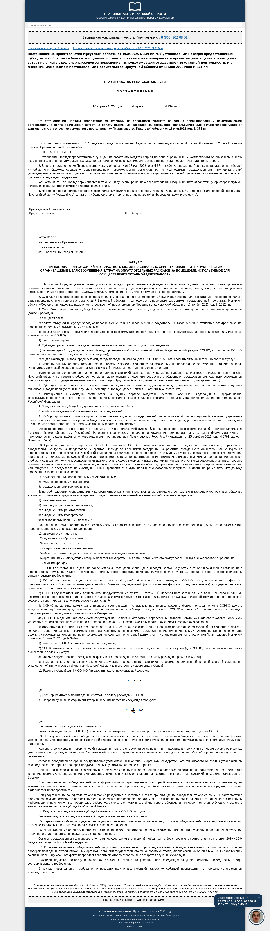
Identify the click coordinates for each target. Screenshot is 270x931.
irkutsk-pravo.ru (135, 926)
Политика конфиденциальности (135, 922)
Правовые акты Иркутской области (48, 48)
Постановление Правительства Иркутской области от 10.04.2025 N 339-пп (118, 48)
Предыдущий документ (119, 899)
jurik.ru (236, 41)
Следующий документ (152, 899)
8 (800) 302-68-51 (174, 37)
